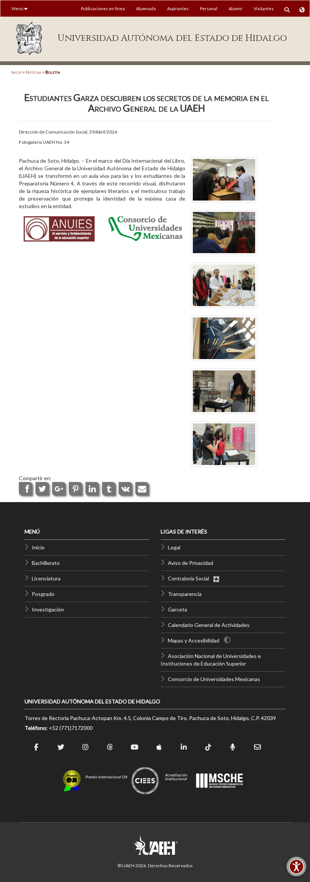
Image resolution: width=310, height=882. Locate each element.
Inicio (16, 72)
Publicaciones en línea (103, 8)
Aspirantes (178, 8)
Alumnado (146, 8)
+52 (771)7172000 (71, 728)
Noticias (33, 72)
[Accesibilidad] (296, 866)
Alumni (235, 8)
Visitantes (264, 8)
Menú (18, 8)
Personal (208, 8)
